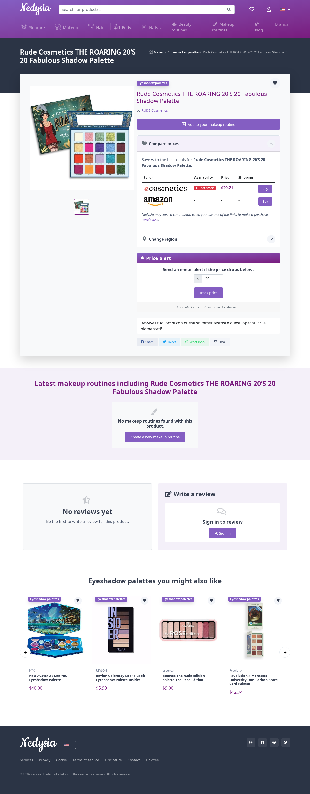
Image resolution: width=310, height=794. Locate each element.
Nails (153, 27)
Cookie (61, 760)
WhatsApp (197, 342)
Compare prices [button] (164, 143)
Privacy (44, 760)
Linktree (152, 760)
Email (222, 342)
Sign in (224, 533)
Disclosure (150, 219)
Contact (134, 760)
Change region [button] (163, 239)
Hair (100, 27)
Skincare (37, 27)
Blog (259, 30)
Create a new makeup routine (155, 436)
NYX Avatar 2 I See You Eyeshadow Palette (48, 677)
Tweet (171, 342)
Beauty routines (181, 27)
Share (149, 342)
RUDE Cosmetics (154, 110)
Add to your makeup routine (211, 124)
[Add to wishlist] (275, 83)
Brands (281, 24)
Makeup (70, 27)
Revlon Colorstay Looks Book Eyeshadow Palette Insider (120, 677)
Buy (265, 189)
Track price (208, 292)
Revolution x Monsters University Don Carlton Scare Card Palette (253, 679)
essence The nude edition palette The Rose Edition (184, 677)
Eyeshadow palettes (185, 52)
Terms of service (86, 760)
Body (126, 27)
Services (26, 760)
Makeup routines (223, 27)
